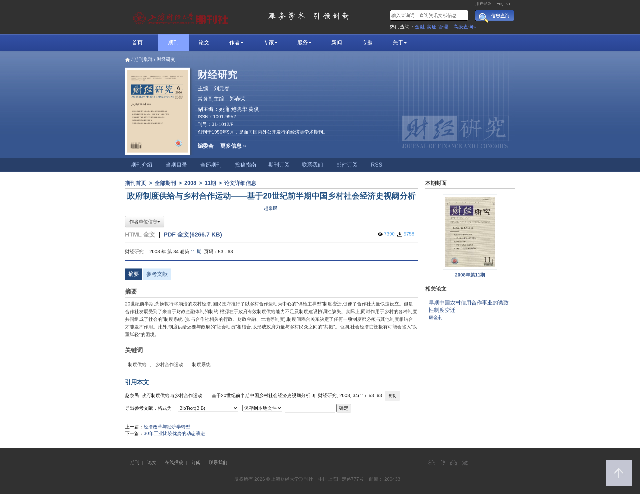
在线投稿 (174, 462)
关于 (398, 42)
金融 (420, 26)
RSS (376, 165)
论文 (204, 42)
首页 (137, 42)
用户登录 (483, 3)
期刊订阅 (279, 165)
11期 (210, 183)
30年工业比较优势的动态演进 (174, 433)
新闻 (336, 42)
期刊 (173, 42)
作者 (234, 42)
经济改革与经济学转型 (167, 426)
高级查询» (464, 26)
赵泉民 (271, 208)
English (503, 3)
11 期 (196, 251)
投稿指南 (245, 165)
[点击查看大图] (470, 232)
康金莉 (436, 317)
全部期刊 (211, 165)
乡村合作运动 (169, 364)
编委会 (206, 146)
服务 (302, 42)
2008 (190, 183)
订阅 (196, 462)
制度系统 (201, 364)
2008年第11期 (470, 274)
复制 (392, 395)
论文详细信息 (240, 183)
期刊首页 (135, 183)
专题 (367, 42)
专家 (268, 42)
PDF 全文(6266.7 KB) (193, 234)
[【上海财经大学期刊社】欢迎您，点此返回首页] (181, 16)
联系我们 (312, 165)
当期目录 (176, 165)
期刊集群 (143, 59)
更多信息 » (233, 146)
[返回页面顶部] (619, 473)
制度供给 (137, 364)
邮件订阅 (347, 165)
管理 (443, 26)
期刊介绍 (141, 165)
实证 (432, 26)
